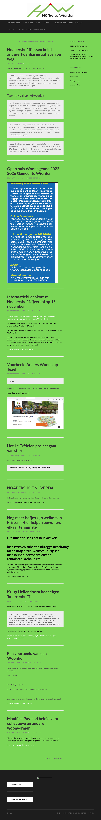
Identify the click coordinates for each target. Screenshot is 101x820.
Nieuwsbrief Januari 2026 (78, 50)
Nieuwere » (54, 758)
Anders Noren (80, 813)
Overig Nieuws (75, 81)
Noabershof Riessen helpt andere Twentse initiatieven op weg (34, 54)
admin (19, 63)
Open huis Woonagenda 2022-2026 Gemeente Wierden (34, 171)
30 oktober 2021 (13, 311)
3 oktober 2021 (13, 455)
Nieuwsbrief (74, 77)
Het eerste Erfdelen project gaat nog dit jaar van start (29, 468)
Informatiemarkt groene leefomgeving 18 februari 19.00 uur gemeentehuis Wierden (82, 56)
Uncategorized (75, 85)
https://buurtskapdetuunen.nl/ (18, 393)
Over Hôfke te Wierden (64, 23)
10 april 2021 (12, 601)
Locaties (21, 29)
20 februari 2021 (13, 663)
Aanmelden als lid (32, 23)
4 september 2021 (14, 532)
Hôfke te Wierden (14, 23)
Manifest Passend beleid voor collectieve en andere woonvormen (32, 723)
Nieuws (47, 23)
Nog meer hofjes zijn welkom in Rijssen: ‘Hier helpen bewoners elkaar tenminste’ (34, 522)
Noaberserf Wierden (37, 29)
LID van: (80, 23)
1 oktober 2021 (13, 492)
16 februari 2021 (13, 732)
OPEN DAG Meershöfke (78, 46)
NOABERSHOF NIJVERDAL (31, 488)
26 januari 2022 (13, 178)
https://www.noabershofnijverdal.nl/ (31, 502)
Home (11, 381)
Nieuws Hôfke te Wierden (78, 72)
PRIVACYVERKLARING (18, 799)
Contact (10, 29)
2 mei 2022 (11, 63)
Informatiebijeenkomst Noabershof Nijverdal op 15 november (31, 302)
